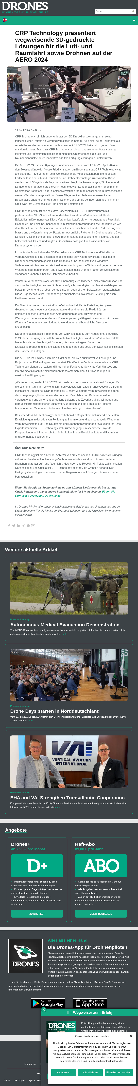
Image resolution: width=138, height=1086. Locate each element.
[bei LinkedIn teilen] (18, 526)
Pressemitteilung (20, 619)
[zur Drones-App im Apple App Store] (89, 1003)
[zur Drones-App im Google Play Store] (48, 1003)
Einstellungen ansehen (118, 1072)
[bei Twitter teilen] (14, 526)
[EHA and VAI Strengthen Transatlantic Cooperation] (69, 763)
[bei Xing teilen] (23, 526)
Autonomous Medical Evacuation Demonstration (64, 624)
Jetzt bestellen (101, 913)
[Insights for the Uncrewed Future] (24, 5)
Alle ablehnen (90, 1072)
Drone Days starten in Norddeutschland (55, 711)
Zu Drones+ (37, 913)
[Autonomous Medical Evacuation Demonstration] (69, 590)
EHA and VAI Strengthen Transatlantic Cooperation (67, 797)
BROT (7, 1080)
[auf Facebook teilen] (9, 526)
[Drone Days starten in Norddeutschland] (69, 676)
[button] (131, 1036)
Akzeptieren (63, 1072)
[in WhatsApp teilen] (28, 526)
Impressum (30, 1064)
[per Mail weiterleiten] (33, 526)
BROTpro (19, 1080)
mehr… (66, 634)
